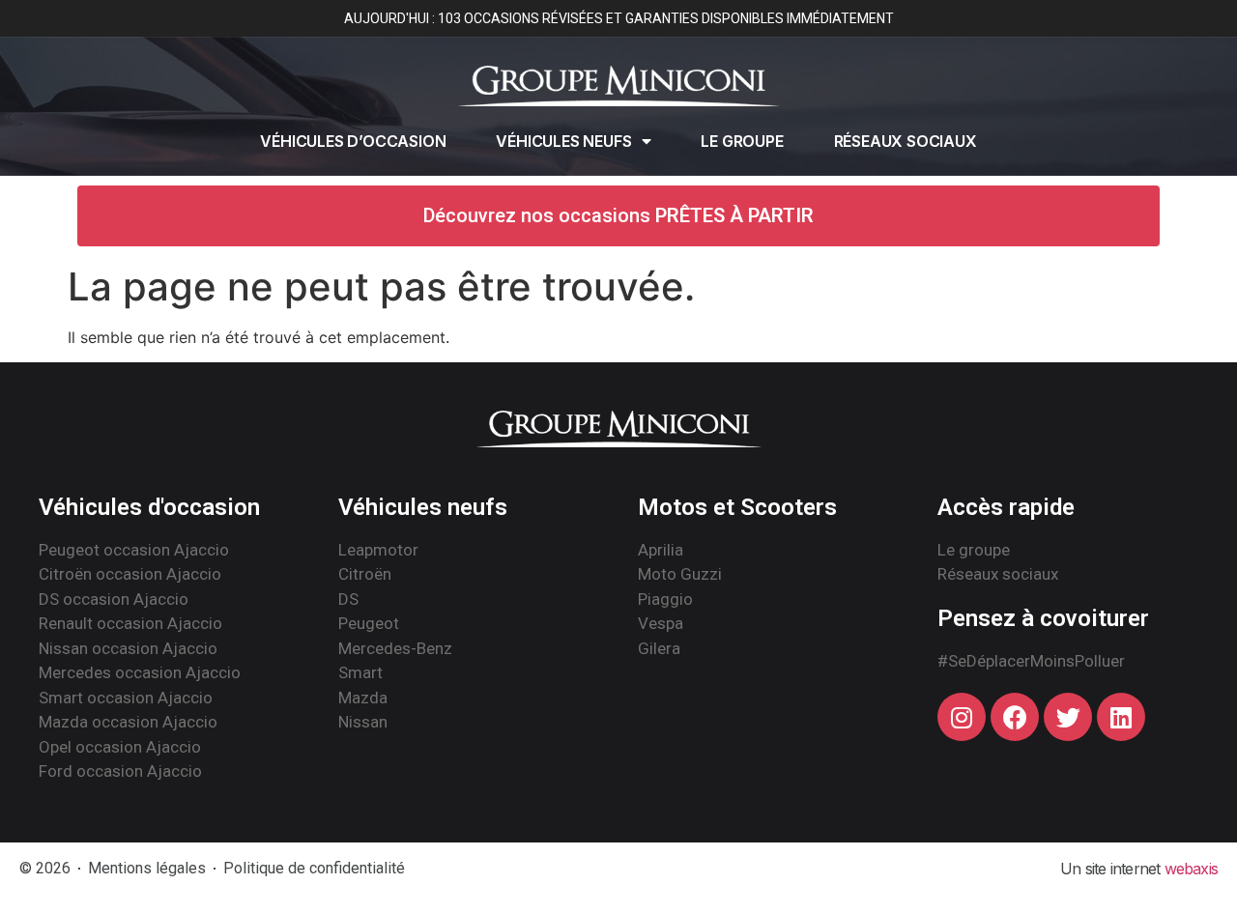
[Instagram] (961, 717)
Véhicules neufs (563, 141)
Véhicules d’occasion (353, 141)
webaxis (1191, 868)
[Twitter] (1068, 717)
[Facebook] (1015, 717)
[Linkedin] (1121, 717)
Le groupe (742, 141)
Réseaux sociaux (905, 141)
